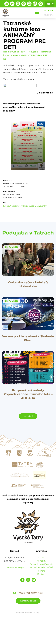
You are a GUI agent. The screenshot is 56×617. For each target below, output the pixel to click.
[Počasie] (6, 3)
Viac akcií (28, 416)
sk (48, 4)
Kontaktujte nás (28, 601)
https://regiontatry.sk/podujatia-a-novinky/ (25, 206)
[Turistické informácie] (29, 3)
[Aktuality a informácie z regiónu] (23, 3)
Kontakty (41, 560)
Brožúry (41, 574)
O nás (42, 557)
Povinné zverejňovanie (41, 564)
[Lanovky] (18, 3)
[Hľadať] (40, 3)
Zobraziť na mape (14, 567)
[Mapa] (35, 3)
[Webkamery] (12, 3)
